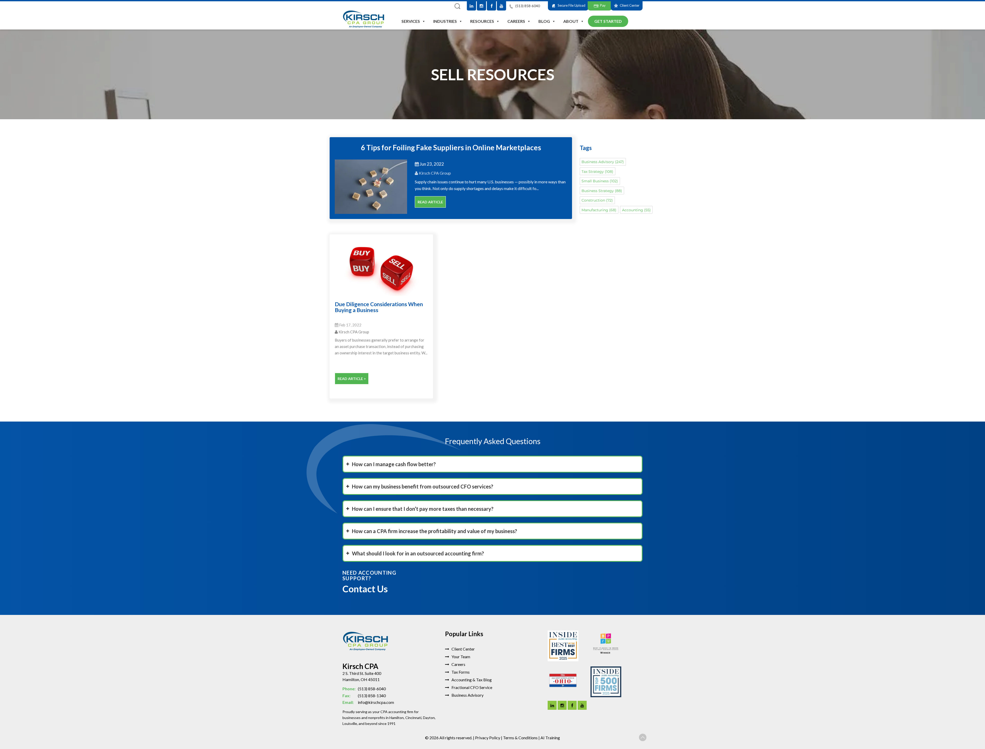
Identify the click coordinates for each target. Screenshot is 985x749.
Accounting (636, 210)
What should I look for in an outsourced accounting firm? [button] (418, 553)
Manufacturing (599, 210)
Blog (544, 21)
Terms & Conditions (520, 737)
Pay (603, 5)
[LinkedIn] (471, 6)
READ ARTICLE (430, 202)
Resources (482, 21)
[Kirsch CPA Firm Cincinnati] (363, 19)
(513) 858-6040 (527, 6)
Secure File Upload (571, 5)
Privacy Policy (487, 737)
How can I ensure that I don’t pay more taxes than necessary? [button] (423, 509)
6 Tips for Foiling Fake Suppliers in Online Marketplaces (451, 147)
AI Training (550, 737)
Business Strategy (602, 190)
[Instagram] (481, 6)
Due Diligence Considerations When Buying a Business (379, 307)
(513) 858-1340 (364, 695)
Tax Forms (460, 672)
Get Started (608, 21)
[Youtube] (501, 6)
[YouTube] (582, 705)
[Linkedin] (552, 705)
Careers (516, 21)
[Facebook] (491, 6)
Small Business (600, 181)
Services (410, 21)
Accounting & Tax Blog (471, 679)
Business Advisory (603, 161)
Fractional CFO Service (471, 687)
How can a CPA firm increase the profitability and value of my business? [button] (434, 531)
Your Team (460, 656)
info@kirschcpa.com (368, 702)
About (570, 21)
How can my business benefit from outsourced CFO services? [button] (422, 486)
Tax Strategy (597, 171)
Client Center (629, 5)
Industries (445, 21)
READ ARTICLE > (352, 378)
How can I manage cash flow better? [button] (394, 464)
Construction (597, 200)
